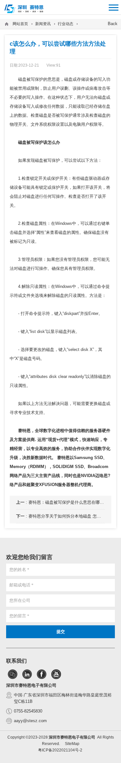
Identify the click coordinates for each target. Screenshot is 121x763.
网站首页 (20, 24)
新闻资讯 (43, 24)
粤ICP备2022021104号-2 (60, 750)
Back (112, 23)
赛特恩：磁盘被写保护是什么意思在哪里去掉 (70, 502)
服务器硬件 (99, 430)
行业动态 (65, 24)
